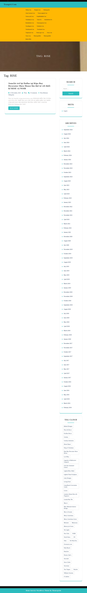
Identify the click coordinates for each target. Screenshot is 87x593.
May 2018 (66, 322)
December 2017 (68, 343)
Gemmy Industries (69, 440)
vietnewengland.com (42, 13)
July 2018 (66, 313)
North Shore (67, 537)
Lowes (65, 490)
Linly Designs (67, 478)
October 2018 (67, 300)
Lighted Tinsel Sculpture (70, 474)
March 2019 (67, 283)
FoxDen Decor (68, 433)
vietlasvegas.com (40, 32)
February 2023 (68, 198)
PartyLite (66, 551)
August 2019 (67, 262)
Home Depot (67, 444)
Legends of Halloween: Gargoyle (70, 461)
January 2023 (67, 202)
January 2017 (67, 377)
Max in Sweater (68, 512)
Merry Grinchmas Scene (70, 519)
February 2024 (68, 155)
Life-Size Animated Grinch (69, 466)
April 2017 (67, 373)
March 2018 (67, 330)
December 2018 (68, 292)
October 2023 (67, 172)
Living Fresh (67, 481)
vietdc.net (39, 19)
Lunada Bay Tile (68, 499)
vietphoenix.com (29, 32)
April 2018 (67, 326)
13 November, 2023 (15, 93)
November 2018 (68, 296)
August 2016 (67, 386)
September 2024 (68, 129)
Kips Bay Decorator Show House (71, 452)
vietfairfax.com (40, 26)
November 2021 (68, 215)
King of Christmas (69, 448)
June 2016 (66, 390)
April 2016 (67, 399)
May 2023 (66, 189)
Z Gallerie (66, 576)
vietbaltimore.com (30, 19)
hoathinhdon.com (30, 23)
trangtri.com (10, 4)
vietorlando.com (41, 29)
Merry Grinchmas (68, 515)
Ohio (65, 540)
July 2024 (66, 138)
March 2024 (67, 151)
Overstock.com (68, 544)
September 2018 (68, 305)
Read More (14, 108)
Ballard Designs (68, 426)
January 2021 (67, 232)
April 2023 (67, 194)
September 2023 (68, 176)
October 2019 (67, 253)
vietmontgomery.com (41, 23)
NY (74, 537)
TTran (25, 93)
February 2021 (68, 228)
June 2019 (66, 270)
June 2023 (66, 185)
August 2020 (67, 241)
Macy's (66, 503)
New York (66, 533)
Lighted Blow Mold (69, 471)
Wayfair (75, 569)
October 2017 (67, 352)
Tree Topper (67, 569)
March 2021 (67, 223)
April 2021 (67, 219)
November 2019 (68, 249)
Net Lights (66, 530)
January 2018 (67, 339)
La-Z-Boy (66, 456)
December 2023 (68, 164)
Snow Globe (67, 562)
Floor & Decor (68, 430)
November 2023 (68, 168)
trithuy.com (28, 10)
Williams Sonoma (68, 573)
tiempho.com (37, 10)
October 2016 (67, 382)
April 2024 (67, 146)
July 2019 (66, 266)
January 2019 (67, 288)
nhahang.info (46, 10)
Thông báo (11, 94)
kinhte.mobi (28, 39)
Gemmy (66, 437)
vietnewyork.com (30, 16)
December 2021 (68, 211)
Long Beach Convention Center (70, 486)
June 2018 (66, 317)
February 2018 (68, 335)
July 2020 (66, 245)
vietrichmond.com (30, 29)
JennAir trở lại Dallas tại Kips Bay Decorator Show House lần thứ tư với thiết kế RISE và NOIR (29, 86)
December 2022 (68, 206)
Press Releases (44, 93)
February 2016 (68, 407)
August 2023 (67, 181)
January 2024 (67, 159)
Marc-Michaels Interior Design (70, 507)
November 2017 (68, 347)
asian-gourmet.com (30, 13)
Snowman (66, 565)
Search (70, 93)
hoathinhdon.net (48, 19)
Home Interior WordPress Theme (37, 590)
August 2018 (67, 309)
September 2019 (68, 258)
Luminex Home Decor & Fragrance (70, 495)
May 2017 (66, 369)
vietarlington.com (30, 26)
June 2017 (66, 364)
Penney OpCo (67, 555)
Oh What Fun (73, 540)
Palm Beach (67, 548)
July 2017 (66, 360)
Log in (65, 111)
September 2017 (68, 356)
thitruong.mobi (37, 36)
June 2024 (66, 142)
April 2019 (67, 279)
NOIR (74, 533)
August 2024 (67, 134)
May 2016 (66, 394)
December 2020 (68, 236)
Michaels (66, 522)
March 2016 (67, 403)
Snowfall (66, 558)
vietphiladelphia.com (41, 16)
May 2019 (66, 275)
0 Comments (33, 93)
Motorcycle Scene (68, 526)
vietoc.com (49, 32)
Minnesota (74, 522)
